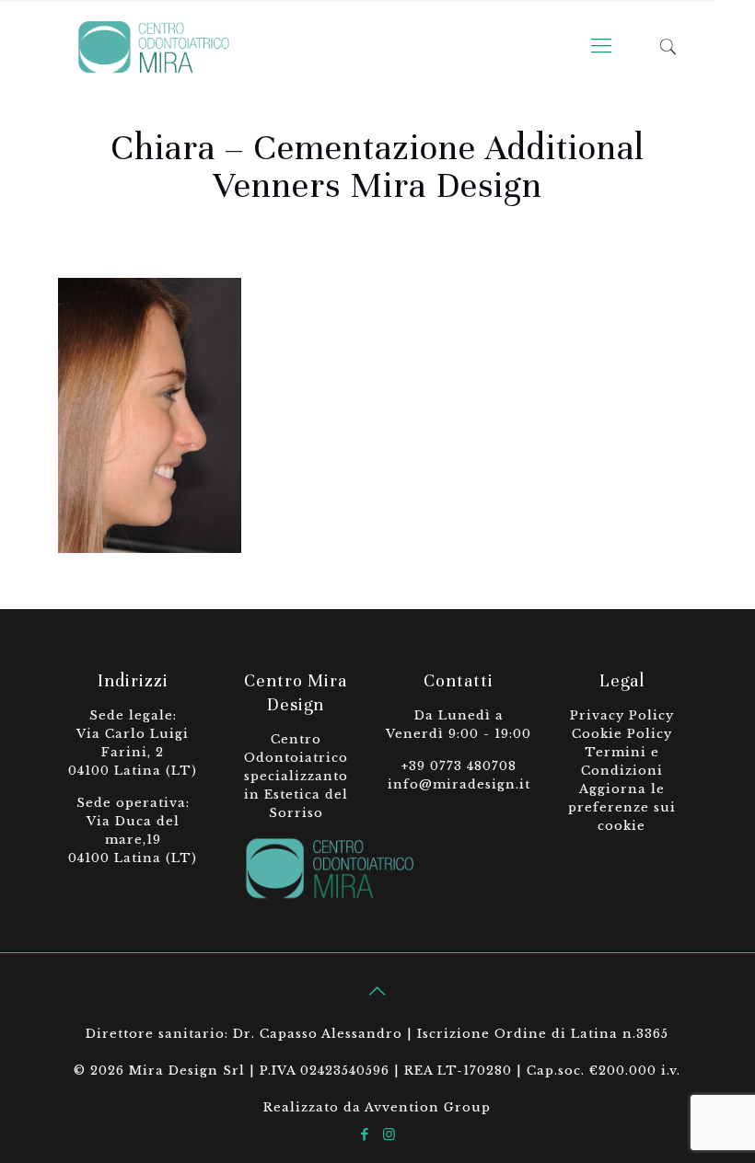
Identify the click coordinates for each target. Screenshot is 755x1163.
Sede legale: (133, 715)
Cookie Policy (622, 734)
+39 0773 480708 (459, 766)
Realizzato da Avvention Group (377, 1107)
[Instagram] (390, 1134)
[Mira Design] (153, 46)
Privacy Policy (622, 715)
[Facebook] (365, 1134)
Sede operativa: (133, 803)
